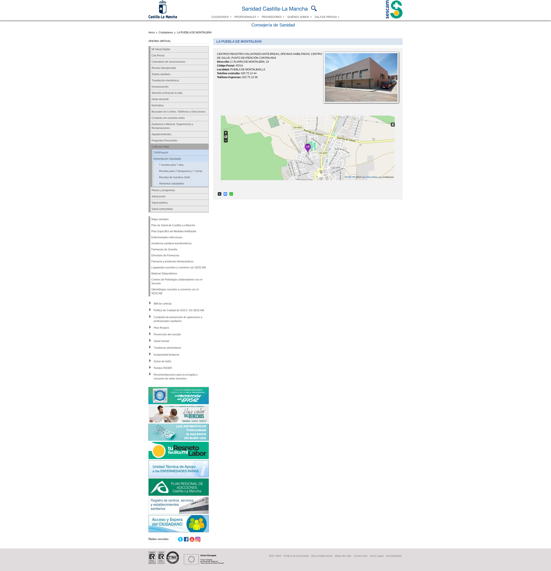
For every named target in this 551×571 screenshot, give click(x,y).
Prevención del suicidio (167, 334)
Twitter (180, 539)
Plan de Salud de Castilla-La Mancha (173, 225)
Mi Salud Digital (161, 49)
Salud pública (160, 202)
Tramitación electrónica (165, 80)
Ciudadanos (166, 32)
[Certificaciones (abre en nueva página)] (164, 563)
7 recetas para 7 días (171, 164)
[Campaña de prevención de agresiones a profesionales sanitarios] (179, 451)
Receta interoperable (164, 68)
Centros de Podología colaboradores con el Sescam (176, 281)
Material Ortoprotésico (164, 273)
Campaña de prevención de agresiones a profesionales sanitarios (178, 319)
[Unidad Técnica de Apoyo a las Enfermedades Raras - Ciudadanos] (179, 469)
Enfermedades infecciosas (166, 237)
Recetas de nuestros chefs (174, 177)
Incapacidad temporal (166, 354)
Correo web (360, 555)
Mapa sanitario (160, 219)
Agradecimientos (161, 134)
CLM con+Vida (160, 146)
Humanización (160, 86)
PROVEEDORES (272, 17)
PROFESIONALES (245, 17)
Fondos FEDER (163, 368)
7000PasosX (160, 152)
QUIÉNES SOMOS (298, 17)
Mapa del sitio (343, 555)
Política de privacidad (296, 555)
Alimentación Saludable (167, 158)
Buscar (314, 8)
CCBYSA (350, 177)
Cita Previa (158, 55)
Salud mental (161, 341)
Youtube (192, 539)
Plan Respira (161, 327)
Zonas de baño (162, 361)
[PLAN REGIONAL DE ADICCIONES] (179, 487)
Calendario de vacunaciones (168, 61)
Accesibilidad (394, 555)
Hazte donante (160, 99)
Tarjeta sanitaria (161, 74)
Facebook (186, 539)
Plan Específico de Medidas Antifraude (173, 231)
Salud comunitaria (162, 208)
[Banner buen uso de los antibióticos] (179, 433)
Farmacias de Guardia (164, 249)
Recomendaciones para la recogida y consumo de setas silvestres (176, 376)
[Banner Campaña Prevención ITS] (179, 396)
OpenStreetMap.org (371, 177)
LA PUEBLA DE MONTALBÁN (194, 32)
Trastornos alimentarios (167, 347)
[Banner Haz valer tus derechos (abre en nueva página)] (179, 414)
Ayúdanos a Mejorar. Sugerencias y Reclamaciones (172, 126)
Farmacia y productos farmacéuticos (172, 261)
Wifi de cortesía (163, 303)
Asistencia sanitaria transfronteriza (171, 243)
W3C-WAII (275, 555)
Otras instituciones (322, 555)
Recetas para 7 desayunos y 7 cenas (180, 171)
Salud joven (159, 196)
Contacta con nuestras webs (168, 117)
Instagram (197, 539)
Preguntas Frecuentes (164, 140)
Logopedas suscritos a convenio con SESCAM (178, 267)
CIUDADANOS (220, 17)
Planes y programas (163, 190)
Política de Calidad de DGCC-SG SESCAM (179, 310)
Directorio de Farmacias (165, 255)
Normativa (158, 105)
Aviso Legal (377, 555)
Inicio (152, 32)
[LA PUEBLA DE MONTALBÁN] (361, 102)
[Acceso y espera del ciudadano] (179, 524)
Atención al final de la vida (167, 92)
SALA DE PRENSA (326, 17)
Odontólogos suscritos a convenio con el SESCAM (175, 291)
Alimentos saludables (171, 183)
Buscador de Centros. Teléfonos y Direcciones (179, 111)
